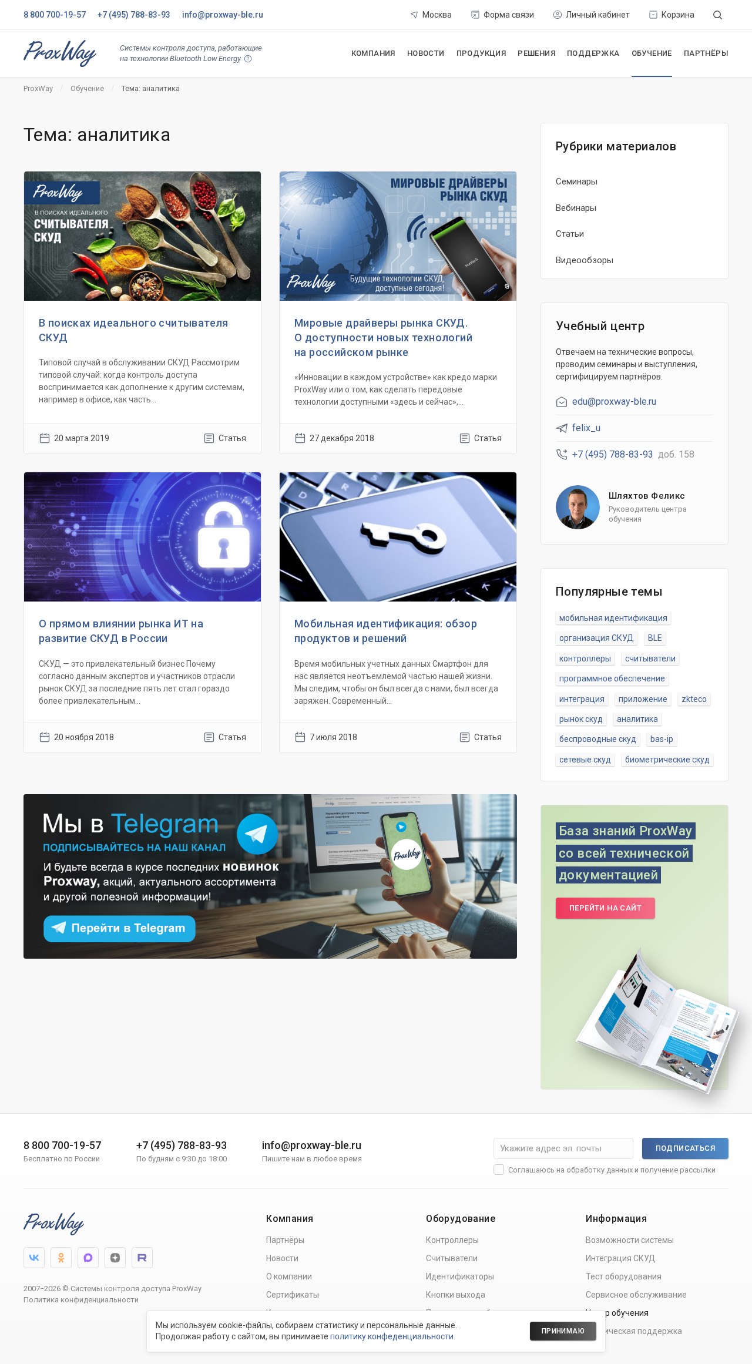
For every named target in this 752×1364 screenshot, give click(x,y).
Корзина (678, 14)
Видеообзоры (584, 260)
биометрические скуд (667, 759)
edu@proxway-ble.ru (614, 401)
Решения (536, 53)
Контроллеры (452, 1240)
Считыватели (452, 1258)
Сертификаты (292, 1294)
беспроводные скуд (597, 739)
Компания (373, 53)
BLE (655, 638)
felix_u (586, 428)
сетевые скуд (585, 759)
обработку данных (599, 1169)
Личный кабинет (598, 14)
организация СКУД (596, 638)
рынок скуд (581, 719)
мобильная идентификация (613, 618)
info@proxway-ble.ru (222, 14)
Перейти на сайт (605, 907)
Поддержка (593, 53)
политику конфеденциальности (392, 1336)
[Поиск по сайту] (717, 14)
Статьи (570, 234)
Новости (426, 53)
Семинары (576, 181)
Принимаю (563, 1331)
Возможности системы (630, 1240)
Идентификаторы (460, 1276)
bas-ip (661, 739)
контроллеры (585, 658)
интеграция (582, 699)
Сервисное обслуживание (636, 1294)
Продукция (481, 53)
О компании (289, 1276)
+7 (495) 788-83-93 (134, 14)
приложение (643, 699)
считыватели (650, 658)
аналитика (637, 719)
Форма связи (509, 14)
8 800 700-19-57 (55, 14)
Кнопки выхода (455, 1294)
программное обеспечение (612, 678)
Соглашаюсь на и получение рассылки (612, 1169)
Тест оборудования (624, 1276)
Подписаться (685, 1148)
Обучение (652, 53)
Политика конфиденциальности (81, 1299)
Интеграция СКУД (621, 1258)
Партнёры (706, 53)
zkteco (694, 699)
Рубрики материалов (616, 146)
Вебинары (576, 208)
